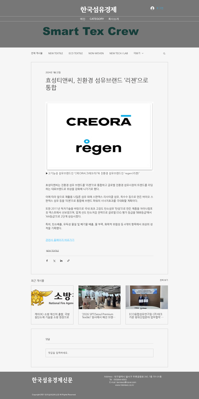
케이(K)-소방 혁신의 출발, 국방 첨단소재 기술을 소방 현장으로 (52, 316)
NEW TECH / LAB (119, 53)
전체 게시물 (37, 53)
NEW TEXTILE (55, 53)
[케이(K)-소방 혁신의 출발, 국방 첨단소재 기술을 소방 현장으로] (52, 297)
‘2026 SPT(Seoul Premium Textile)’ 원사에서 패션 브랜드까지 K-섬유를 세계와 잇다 (99, 316)
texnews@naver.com (126, 382)
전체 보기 (164, 280)
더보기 (137, 53)
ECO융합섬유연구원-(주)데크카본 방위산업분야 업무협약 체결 (146, 316)
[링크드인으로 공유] (61, 260)
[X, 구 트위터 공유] (54, 260)
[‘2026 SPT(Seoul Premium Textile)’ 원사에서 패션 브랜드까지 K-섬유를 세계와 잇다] (100, 297)
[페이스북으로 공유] (47, 260)
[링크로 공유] (68, 260)
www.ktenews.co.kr (124, 385)
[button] (164, 53)
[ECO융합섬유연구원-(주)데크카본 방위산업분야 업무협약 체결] (147, 297)
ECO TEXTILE (76, 53)
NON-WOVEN (96, 53)
